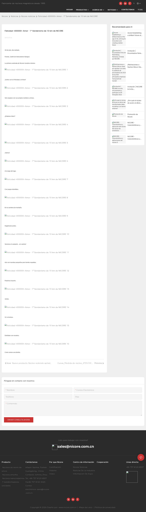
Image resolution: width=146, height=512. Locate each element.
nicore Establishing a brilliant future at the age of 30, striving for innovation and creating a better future (134, 34)
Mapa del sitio (85, 507)
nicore (5, 16)
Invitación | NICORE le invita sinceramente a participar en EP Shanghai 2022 (135, 88)
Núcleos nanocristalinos (13, 478)
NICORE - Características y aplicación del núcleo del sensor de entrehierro (134, 124)
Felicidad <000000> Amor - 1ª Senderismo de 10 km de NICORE (68, 16)
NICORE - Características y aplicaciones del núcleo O (134, 137)
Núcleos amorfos (10, 475)
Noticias (14, 16)
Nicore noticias (28, 16)
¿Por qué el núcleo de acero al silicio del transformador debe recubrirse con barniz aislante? (135, 101)
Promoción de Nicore (133, 115)
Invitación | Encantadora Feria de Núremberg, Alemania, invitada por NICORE (134, 52)
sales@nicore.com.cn (75, 446)
